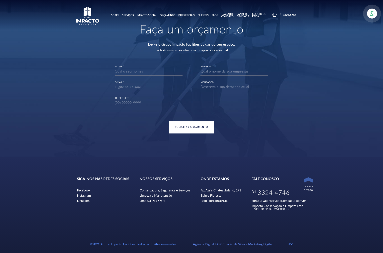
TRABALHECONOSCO (227, 15)
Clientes (203, 15)
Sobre (115, 15)
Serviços (128, 15)
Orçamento (167, 15)
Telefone (121, 98)
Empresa (205, 66)
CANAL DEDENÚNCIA (243, 15)
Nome (118, 66)
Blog (215, 15)
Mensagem (207, 82)
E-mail (118, 82)
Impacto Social (147, 15)
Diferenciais (186, 15)
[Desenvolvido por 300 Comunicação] (290, 244)
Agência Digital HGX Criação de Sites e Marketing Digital (232, 244)
